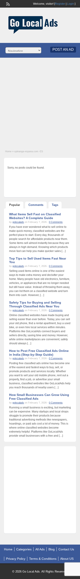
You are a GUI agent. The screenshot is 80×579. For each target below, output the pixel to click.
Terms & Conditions (42, 558)
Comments (35, 205)
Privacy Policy (15, 558)
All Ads (40, 549)
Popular (14, 205)
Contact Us (66, 549)
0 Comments (56, 222)
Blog (51, 549)
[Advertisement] (40, 101)
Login (70, 3)
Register (60, 3)
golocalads (18, 222)
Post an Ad (63, 49)
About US (67, 558)
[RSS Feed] (7, 3)
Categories (24, 549)
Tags (55, 205)
